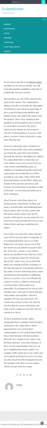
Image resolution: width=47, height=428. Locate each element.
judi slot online (35, 82)
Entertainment (9, 29)
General (7, 51)
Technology (8, 42)
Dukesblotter (13, 9)
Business (7, 24)
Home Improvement (12, 47)
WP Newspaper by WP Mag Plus (33, 424)
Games (7, 33)
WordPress (14, 424)
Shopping (7, 38)
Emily (19, 385)
